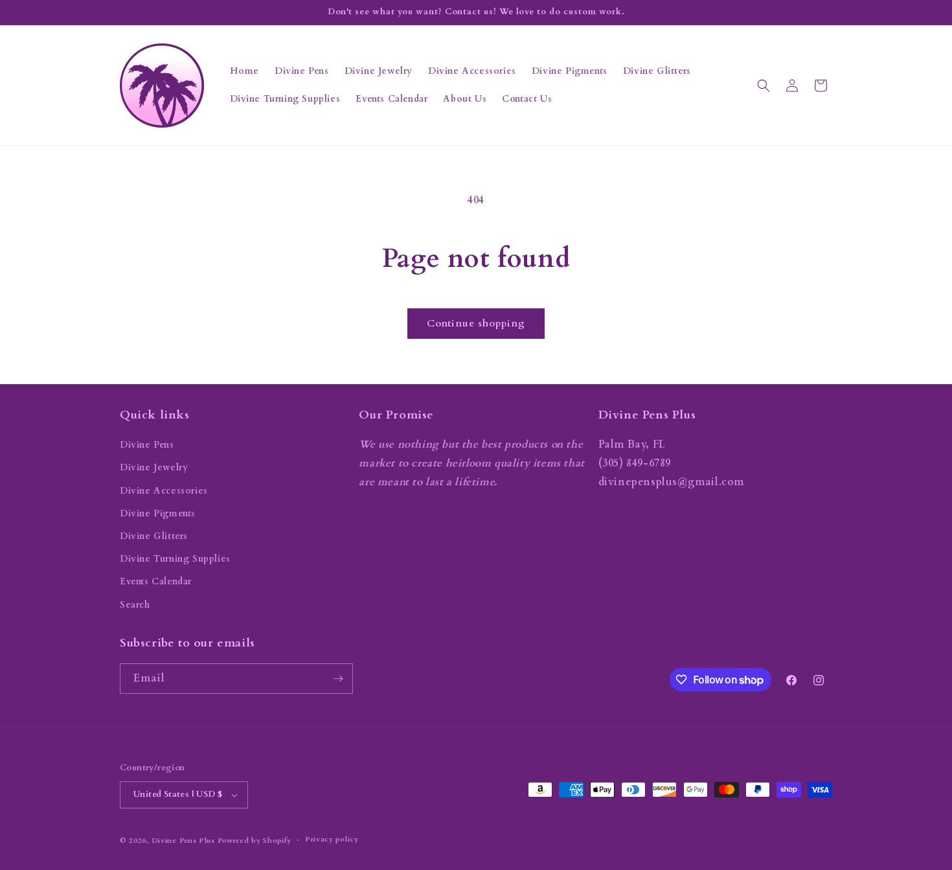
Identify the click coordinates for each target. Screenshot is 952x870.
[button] (763, 85)
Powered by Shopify (255, 840)
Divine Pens (147, 445)
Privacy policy (332, 839)
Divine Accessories (164, 491)
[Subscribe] (338, 678)
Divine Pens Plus (183, 840)
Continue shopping (476, 323)
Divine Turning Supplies (175, 559)
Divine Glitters (154, 536)
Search (135, 605)
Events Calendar (156, 581)
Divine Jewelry (154, 467)
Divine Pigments (158, 513)
